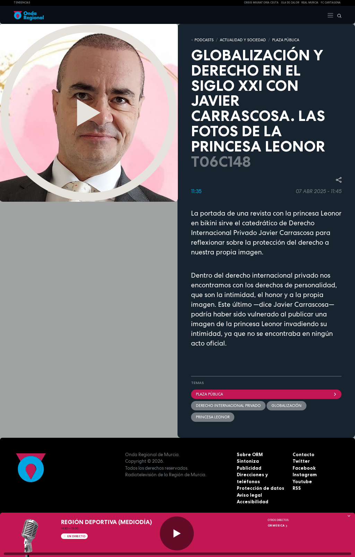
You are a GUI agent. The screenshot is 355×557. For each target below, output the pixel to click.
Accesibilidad (252, 501)
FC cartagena (330, 2)
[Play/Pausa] (177, 533)
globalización (286, 405)
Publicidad (249, 468)
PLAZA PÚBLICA (285, 39)
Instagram (305, 474)
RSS (297, 488)
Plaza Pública (209, 394)
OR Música (276, 525)
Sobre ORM (250, 454)
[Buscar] (337, 14)
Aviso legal (249, 495)
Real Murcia (309, 2)
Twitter (301, 461)
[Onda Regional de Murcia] (29, 14)
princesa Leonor (213, 417)
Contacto (303, 454)
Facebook (304, 468)
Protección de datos (260, 488)
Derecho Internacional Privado (228, 405)
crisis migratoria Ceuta (261, 2)
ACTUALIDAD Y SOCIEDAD (243, 39)
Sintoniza (248, 461)
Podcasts (204, 39)
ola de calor (290, 2)
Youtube (302, 481)
